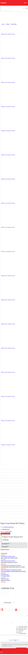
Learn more (9, 645)
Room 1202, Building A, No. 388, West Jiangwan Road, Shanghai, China (21, 628)
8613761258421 (8, 531)
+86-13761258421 (22, 633)
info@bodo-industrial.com (8, 527)
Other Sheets (14, 24)
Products (8, 24)
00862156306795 (6, 529)
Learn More (3, 554)
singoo (15, 640)
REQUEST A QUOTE (5, 533)
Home (3, 24)
